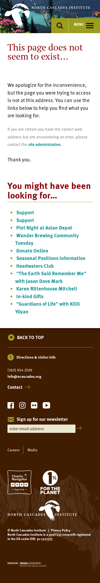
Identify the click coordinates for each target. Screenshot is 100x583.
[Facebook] (10, 406)
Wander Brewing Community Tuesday (47, 239)
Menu (79, 24)
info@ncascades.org (24, 376)
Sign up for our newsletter (42, 419)
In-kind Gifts (29, 296)
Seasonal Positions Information (51, 258)
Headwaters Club (35, 266)
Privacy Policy (60, 530)
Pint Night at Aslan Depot (44, 227)
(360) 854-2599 (19, 370)
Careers (13, 450)
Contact (14, 387)
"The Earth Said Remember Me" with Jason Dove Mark (50, 277)
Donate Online (32, 250)
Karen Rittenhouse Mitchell (46, 288)
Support (25, 212)
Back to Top (30, 338)
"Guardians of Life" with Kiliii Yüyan (47, 307)
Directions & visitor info (36, 357)
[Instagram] (22, 406)
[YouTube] (46, 406)
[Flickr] (34, 406)
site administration (44, 144)
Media (32, 450)
